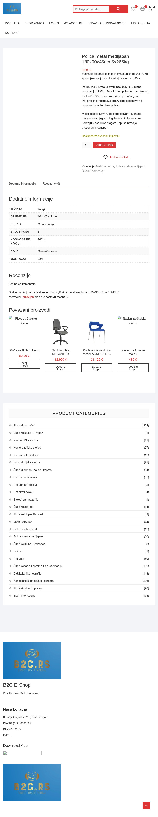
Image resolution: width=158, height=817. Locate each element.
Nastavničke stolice (25, 440)
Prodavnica (34, 23)
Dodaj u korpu (104, 145)
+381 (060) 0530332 (18, 723)
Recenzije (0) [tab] (51, 183)
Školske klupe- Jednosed (29, 544)
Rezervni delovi (23, 492)
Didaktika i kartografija (27, 573)
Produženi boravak (25, 477)
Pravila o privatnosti (107, 23)
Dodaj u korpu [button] (24, 364)
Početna (12, 23)
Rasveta (18, 558)
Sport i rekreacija (24, 595)
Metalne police (105, 166)
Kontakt (12, 32)
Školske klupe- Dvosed (28, 514)
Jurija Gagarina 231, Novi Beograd (26, 717)
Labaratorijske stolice (26, 462)
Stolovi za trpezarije (25, 499)
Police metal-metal (25, 529)
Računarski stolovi (25, 484)
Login (54, 23)
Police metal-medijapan (130, 166)
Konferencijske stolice (27, 447)
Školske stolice (23, 507)
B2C (8, 735)
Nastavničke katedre (26, 455)
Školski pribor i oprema (27, 588)
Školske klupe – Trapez (28, 433)
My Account (74, 23)
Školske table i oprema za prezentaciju (37, 566)
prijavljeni (28, 297)
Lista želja (140, 23)
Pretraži (118, 9)
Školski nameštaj (92, 171)
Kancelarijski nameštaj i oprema (33, 581)
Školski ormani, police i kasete (32, 470)
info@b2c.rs (13, 729)
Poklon (17, 551)
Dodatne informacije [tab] (22, 183)
